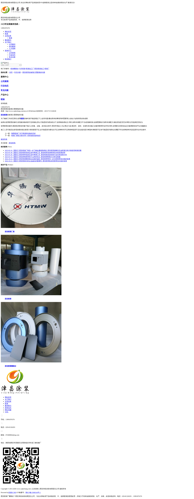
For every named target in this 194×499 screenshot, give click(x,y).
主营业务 (8, 36)
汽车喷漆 (22, 69)
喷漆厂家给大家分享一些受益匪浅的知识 (25, 135)
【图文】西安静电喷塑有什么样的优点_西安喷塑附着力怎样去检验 (32, 157)
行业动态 (12, 55)
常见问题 (12, 57)
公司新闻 (12, 53)
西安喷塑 (12, 143)
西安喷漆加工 (39, 69)
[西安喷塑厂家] (31, 227)
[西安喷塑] (31, 295)
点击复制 (35, 489)
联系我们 (8, 59)
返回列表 (4, 139)
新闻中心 (8, 50)
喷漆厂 (46, 69)
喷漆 (6, 34)
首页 (11, 72)
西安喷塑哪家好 (10, 366)
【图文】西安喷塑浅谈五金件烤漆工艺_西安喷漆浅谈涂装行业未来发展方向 (36, 155)
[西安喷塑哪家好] (31, 362)
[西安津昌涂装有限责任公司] (97, 10)
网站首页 (8, 31)
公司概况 (12, 44)
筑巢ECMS (12, 492)
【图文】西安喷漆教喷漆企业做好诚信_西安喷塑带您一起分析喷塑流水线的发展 (37, 159)
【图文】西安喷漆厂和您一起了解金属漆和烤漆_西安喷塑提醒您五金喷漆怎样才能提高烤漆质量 (43, 150)
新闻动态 (8, 408)
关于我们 (8, 42)
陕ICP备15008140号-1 (33, 492)
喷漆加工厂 (30, 69)
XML (6, 412)
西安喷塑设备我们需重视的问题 (33, 72)
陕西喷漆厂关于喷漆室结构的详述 (23, 133)
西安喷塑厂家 (10, 231)
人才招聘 (12, 48)
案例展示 (8, 40)
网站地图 (8, 410)
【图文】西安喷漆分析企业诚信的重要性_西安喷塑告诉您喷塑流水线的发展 (36, 161)
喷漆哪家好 (15, 69)
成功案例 (12, 46)
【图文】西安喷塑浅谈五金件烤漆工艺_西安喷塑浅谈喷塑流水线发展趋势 (35, 152)
